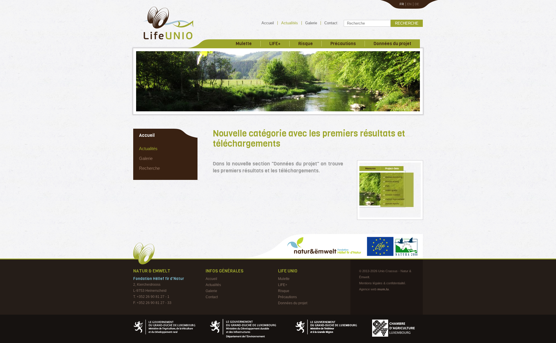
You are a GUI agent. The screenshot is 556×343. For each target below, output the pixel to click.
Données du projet (392, 44)
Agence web (367, 289)
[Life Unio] (164, 40)
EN (409, 4)
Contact (330, 23)
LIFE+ (275, 44)
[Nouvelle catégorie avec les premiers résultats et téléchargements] (390, 190)
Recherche (406, 23)
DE (417, 4)
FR (402, 4)
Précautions (343, 44)
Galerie (311, 23)
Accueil (267, 23)
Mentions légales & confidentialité (382, 283)
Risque (305, 44)
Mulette (244, 44)
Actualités (289, 23)
